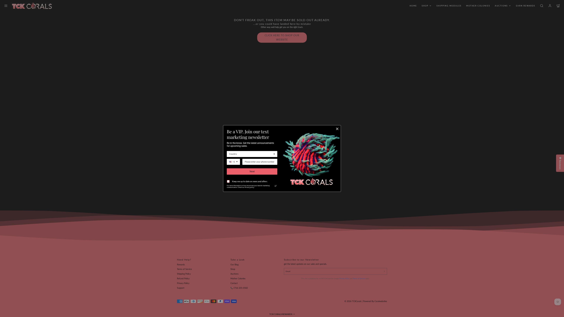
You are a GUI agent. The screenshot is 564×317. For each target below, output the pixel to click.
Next (252, 171)
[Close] (337, 128)
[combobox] (252, 154)
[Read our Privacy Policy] (275, 186)
